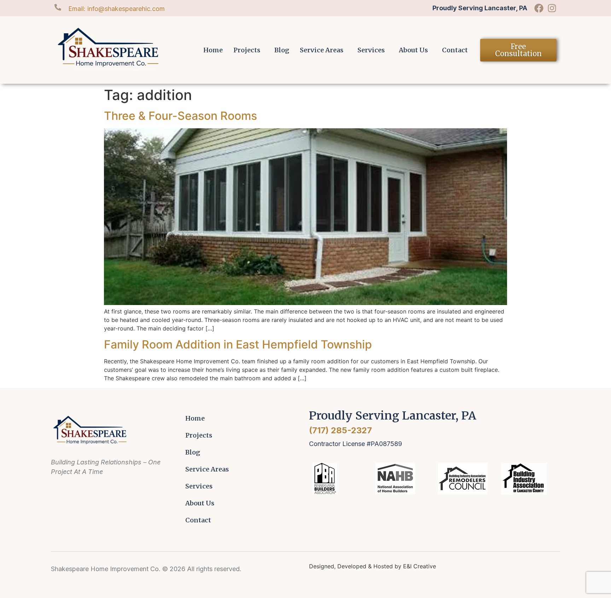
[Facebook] (538, 8)
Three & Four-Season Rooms (180, 116)
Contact (455, 50)
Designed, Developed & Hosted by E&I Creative (372, 566)
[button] (248, 50)
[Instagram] (552, 8)
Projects (246, 50)
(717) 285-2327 (340, 430)
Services (371, 50)
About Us (413, 50)
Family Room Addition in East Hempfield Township (238, 344)
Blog (281, 50)
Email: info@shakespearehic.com (116, 8)
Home (213, 50)
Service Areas (321, 50)
